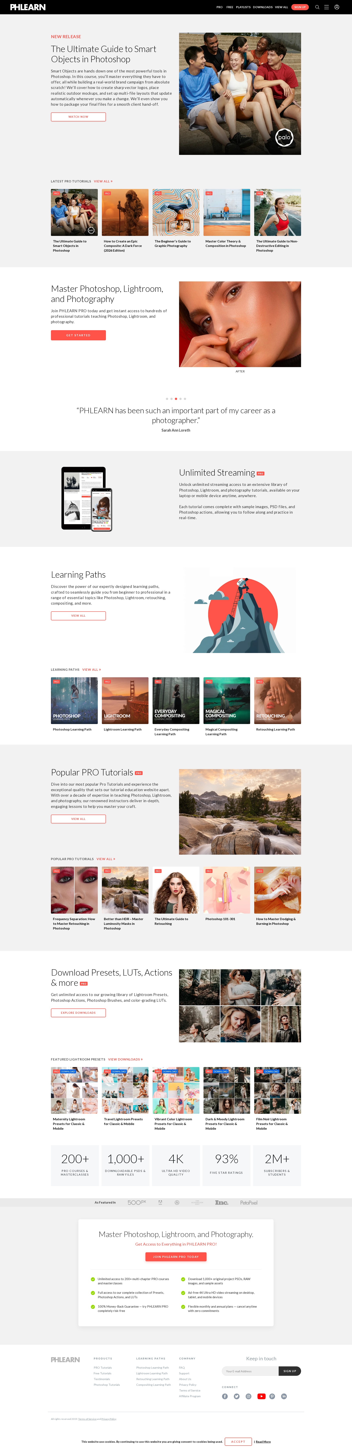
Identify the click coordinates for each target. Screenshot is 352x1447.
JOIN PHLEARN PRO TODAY (176, 1256)
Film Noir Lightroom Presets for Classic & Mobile (272, 1123)
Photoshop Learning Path (72, 729)
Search (317, 7)
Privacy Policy (187, 1384)
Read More (263, 1441)
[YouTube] (260, 1396)
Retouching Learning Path (275, 729)
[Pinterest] (272, 1396)
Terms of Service (189, 1390)
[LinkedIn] (284, 1396)
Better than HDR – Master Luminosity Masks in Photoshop (123, 923)
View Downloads (125, 1059)
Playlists (243, 7)
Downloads (263, 7)
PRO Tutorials (103, 1367)
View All (281, 7)
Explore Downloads (78, 1012)
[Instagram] (248, 1396)
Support (184, 1373)
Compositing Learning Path (153, 1384)
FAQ (182, 1367)
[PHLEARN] (28, 7)
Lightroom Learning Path (123, 729)
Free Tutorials (102, 1373)
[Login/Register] (336, 7)
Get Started (78, 335)
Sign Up (300, 7)
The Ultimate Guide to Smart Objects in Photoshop (70, 245)
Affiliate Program (190, 1396)
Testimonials (102, 1379)
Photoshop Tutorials (107, 1384)
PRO (220, 7)
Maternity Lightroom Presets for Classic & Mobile (69, 1123)
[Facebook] (225, 1396)
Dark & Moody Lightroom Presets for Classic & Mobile (225, 1123)
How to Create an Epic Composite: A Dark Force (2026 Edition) (123, 245)
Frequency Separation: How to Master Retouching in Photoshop (74, 923)
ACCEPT (238, 1441)
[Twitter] (237, 1396)
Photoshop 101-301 (220, 919)
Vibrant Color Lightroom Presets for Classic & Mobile (173, 1123)
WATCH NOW (78, 116)
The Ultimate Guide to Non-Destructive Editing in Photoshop (277, 245)
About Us (185, 1379)
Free (230, 7)
